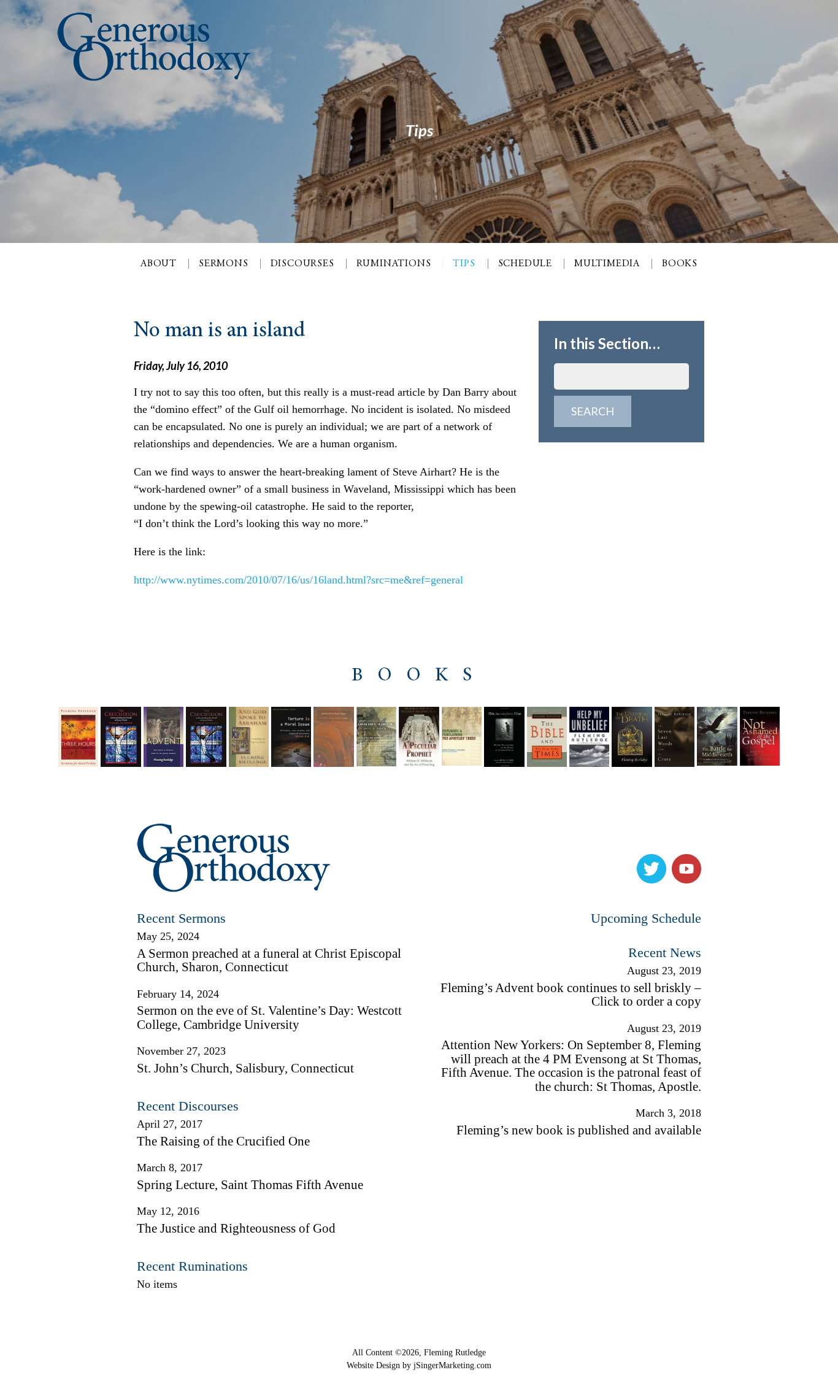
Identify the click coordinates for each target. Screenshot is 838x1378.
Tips (464, 264)
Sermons (223, 264)
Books (680, 264)
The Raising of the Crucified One (223, 1141)
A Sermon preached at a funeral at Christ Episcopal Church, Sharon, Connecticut (269, 960)
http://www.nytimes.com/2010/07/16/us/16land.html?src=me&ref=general (298, 580)
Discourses (302, 264)
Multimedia (607, 264)
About (158, 264)
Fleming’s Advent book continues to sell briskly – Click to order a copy (570, 995)
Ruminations (393, 264)
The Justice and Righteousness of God (236, 1228)
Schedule (525, 264)
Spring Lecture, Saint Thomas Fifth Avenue (250, 1184)
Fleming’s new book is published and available (578, 1130)
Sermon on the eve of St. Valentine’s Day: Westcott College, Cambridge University (269, 1017)
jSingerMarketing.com (452, 1365)
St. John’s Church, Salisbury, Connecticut (245, 1068)
